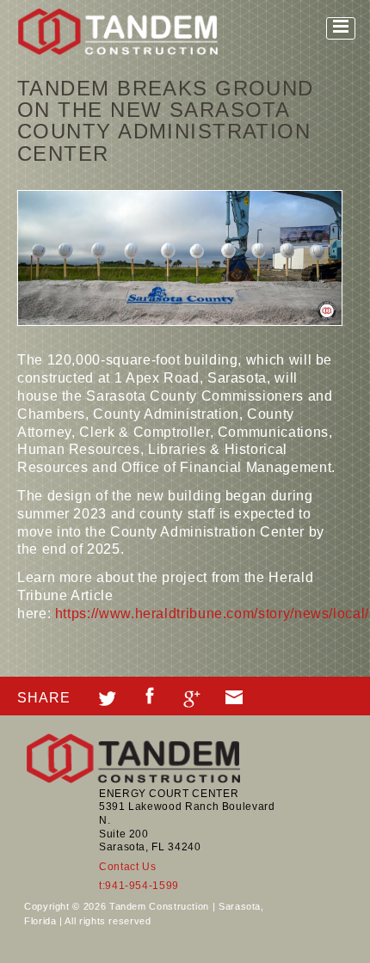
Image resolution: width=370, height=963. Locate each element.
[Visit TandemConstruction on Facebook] (149, 693)
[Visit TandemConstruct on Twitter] (107, 697)
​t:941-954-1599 (139, 886)
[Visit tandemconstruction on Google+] (191, 697)
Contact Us (127, 867)
